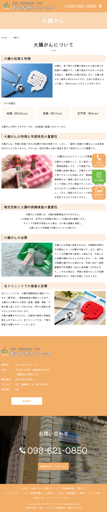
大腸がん (51, 493)
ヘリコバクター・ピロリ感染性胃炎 (23, 493)
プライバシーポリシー (61, 497)
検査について (51, 488)
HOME (4, 37)
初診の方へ (40, 497)
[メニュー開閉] (100, 6)
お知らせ (36, 488)
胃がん (81, 488)
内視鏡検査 (68, 488)
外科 (61, 493)
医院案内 (26, 401)
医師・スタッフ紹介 (91, 493)
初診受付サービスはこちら (53, 466)
